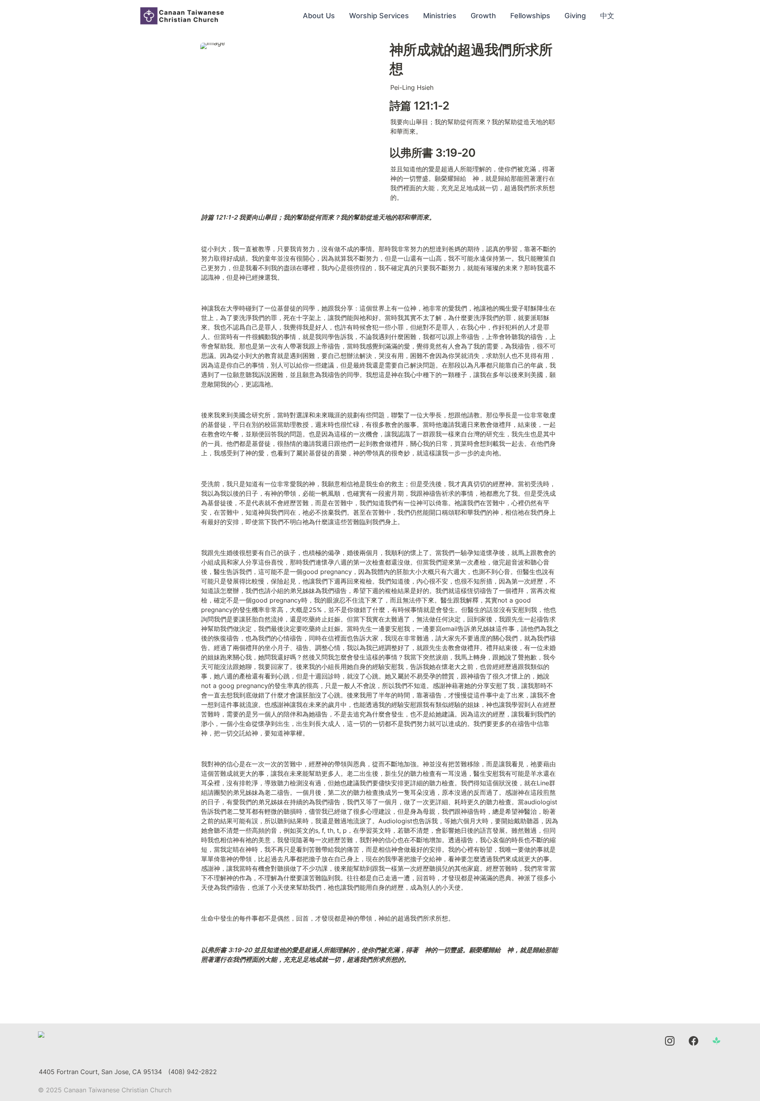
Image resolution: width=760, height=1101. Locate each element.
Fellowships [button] (530, 15)
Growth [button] (483, 15)
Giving (575, 15)
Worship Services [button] (379, 15)
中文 (607, 15)
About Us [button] (319, 15)
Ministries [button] (439, 15)
